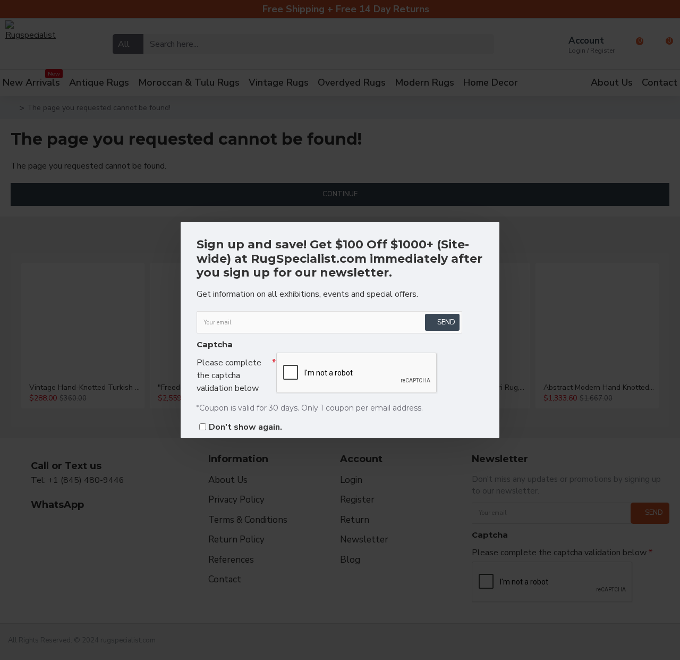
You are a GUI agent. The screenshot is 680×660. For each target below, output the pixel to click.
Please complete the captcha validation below (229, 375)
